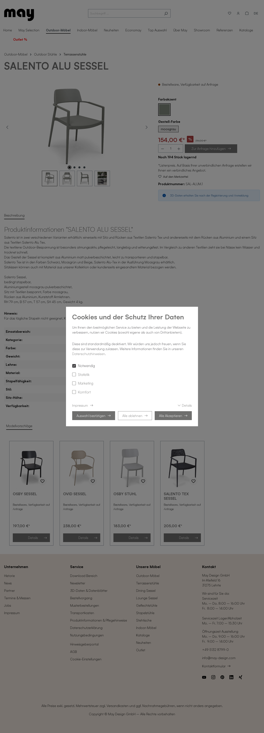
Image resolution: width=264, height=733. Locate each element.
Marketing (85, 383)
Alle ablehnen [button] (132, 416)
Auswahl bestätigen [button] (91, 416)
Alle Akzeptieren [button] (170, 416)
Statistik (84, 374)
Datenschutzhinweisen (88, 354)
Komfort (84, 392)
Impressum (80, 405)
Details (187, 405)
